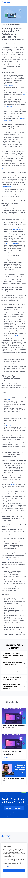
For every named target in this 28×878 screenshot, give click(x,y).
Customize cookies (14, 873)
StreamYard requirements (11, 243)
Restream (9, 106)
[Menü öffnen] (25, 2)
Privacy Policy (6, 866)
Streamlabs (8, 96)
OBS (23, 94)
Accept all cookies (14, 870)
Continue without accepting (20, 844)
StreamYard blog (9, 85)
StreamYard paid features (8, 559)
